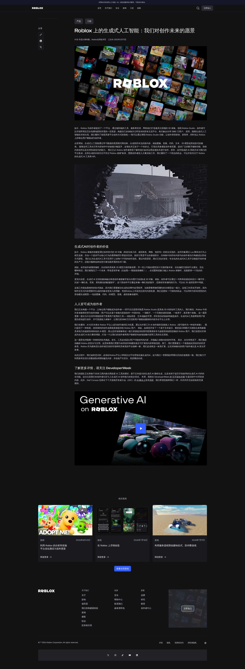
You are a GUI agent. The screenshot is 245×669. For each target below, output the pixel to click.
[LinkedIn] (40, 40)
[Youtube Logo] (129, 655)
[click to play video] (141, 428)
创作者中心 (146, 608)
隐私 (168, 643)
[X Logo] (108, 655)
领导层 (85, 603)
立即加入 (207, 8)
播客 (84, 616)
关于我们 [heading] (85, 590)
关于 (84, 595)
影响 (84, 599)
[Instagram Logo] (115, 655)
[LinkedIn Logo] (137, 655)
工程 (89, 21)
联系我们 (118, 603)
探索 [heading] (143, 590)
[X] (40, 47)
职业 (84, 621)
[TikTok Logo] (122, 655)
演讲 (151, 380)
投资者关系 (87, 625)
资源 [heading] (116, 590)
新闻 (84, 612)
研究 (143, 599)
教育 (143, 603)
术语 (161, 643)
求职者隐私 (192, 643)
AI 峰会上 (141, 380)
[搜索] (198, 8)
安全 (116, 595)
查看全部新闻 (122, 568)
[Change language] (205, 643)
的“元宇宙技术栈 (177, 376)
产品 (79, 21)
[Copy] (40, 34)
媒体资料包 (119, 608)
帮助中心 (118, 599)
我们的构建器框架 (90, 608)
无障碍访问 (179, 643)
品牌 (143, 595)
